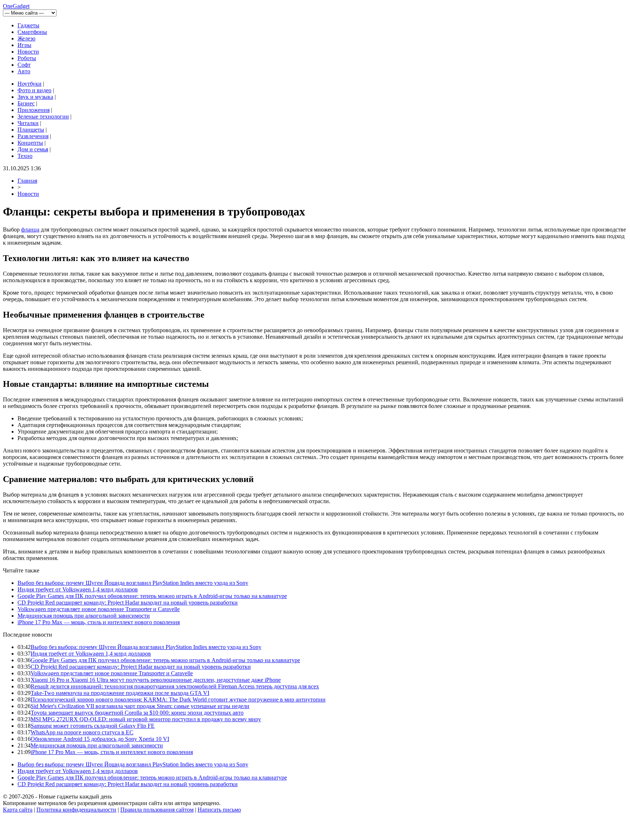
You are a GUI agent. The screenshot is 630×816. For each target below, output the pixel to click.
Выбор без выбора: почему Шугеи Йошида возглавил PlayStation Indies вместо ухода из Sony (133, 583)
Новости (28, 51)
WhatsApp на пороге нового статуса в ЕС (82, 732)
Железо (26, 38)
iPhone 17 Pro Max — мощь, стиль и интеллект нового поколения (99, 622)
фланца (30, 229)
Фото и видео (34, 90)
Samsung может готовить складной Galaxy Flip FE (93, 726)
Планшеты (31, 130)
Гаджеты (28, 25)
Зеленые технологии (43, 116)
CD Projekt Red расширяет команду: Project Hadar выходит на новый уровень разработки (128, 602)
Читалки (28, 123)
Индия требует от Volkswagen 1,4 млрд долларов (78, 589)
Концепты (30, 143)
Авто (24, 71)
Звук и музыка (35, 97)
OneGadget (16, 6)
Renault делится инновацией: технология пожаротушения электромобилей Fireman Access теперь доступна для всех (175, 686)
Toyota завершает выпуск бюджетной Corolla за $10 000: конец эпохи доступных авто (137, 713)
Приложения (34, 110)
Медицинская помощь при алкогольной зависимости (84, 616)
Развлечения (33, 136)
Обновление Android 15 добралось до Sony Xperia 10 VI (100, 739)
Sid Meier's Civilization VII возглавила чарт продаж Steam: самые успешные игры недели (140, 706)
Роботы (27, 58)
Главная (27, 181)
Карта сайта (17, 810)
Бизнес (26, 103)
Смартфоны (32, 32)
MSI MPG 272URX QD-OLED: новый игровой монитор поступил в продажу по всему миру (146, 719)
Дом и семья (33, 149)
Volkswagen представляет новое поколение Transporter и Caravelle (99, 609)
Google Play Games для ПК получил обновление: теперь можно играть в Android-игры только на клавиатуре (152, 596)
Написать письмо (219, 810)
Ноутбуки (30, 84)
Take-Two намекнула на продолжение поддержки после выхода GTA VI (120, 693)
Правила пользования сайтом (157, 810)
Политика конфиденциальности (76, 810)
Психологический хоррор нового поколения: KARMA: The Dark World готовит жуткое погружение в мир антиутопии (178, 699)
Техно (25, 156)
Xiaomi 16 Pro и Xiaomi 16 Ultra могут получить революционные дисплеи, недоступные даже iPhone (156, 680)
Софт (24, 65)
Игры (24, 45)
